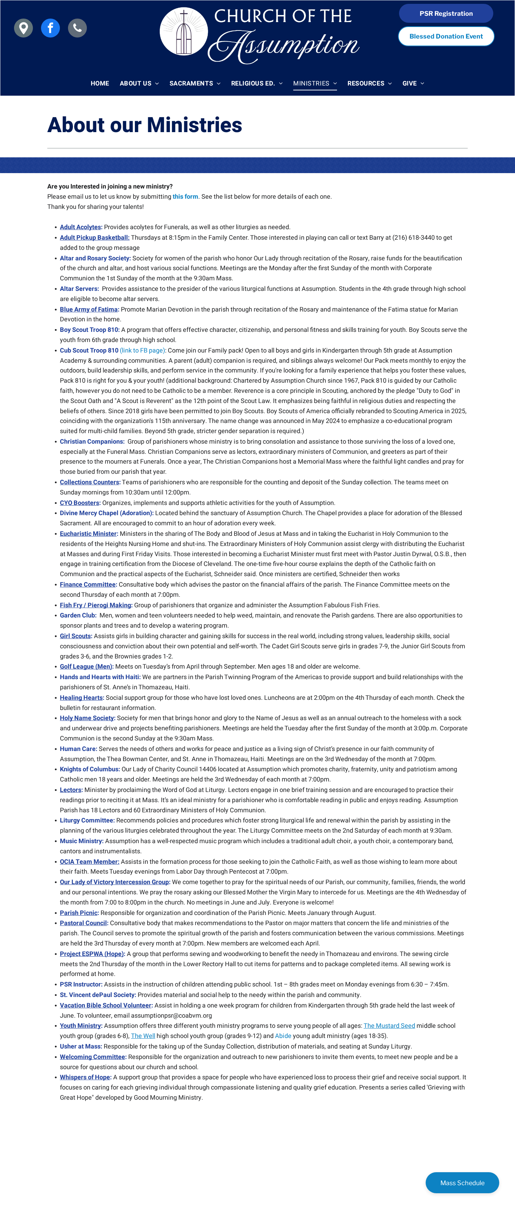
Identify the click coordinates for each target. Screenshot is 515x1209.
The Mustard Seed (389, 1026)
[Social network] (23, 29)
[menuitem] (100, 84)
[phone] (77, 29)
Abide (283, 1036)
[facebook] (50, 29)
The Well (143, 1036)
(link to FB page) (142, 350)
